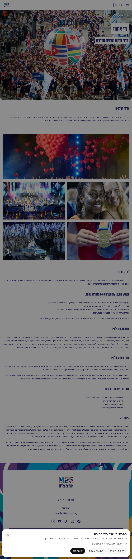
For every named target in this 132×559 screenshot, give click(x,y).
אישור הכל (78, 551)
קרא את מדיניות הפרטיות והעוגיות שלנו (109, 544)
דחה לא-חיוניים (117, 551)
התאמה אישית (96, 551)
